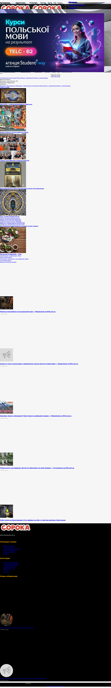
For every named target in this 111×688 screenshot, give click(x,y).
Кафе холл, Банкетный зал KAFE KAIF (12, 223)
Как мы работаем (8, 552)
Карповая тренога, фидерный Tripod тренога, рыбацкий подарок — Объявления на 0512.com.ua (35, 416)
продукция (35, 86)
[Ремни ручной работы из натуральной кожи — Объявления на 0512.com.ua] (6, 309)
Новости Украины (8, 546)
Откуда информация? (9, 550)
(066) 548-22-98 (55, 76)
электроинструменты (54, 86)
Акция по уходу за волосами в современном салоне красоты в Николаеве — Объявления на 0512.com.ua (39, 364)
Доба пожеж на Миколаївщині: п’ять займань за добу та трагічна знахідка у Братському (33, 520)
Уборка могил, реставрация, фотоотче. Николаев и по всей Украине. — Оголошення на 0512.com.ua (37, 468)
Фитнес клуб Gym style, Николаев (10, 219)
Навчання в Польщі (9, 547)
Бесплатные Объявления (10, 564)
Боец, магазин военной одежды (9, 216)
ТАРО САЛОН (4, 87)
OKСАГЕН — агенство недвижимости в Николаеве (16, 104)
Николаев (3, 86)
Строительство (27, 86)
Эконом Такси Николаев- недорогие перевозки (14, 160)
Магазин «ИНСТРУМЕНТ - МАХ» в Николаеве (14, 12)
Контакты (6, 572)
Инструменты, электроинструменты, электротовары (15, 11)
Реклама (5, 553)
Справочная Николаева (10, 565)
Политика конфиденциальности (55, 686)
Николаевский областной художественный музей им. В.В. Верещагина (22, 188)
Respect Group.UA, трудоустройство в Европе (14, 132)
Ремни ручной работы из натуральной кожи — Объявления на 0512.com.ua (27, 312)
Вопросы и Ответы (9, 568)
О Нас (5, 570)
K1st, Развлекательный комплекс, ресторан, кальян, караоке (19, 226)
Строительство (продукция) (8, 9)
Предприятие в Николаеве (14, 86)
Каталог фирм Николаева (10, 562)
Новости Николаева (9, 567)
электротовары (66, 86)
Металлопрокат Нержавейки (11, 549)
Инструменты (43, 86)
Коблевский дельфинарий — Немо (11, 254)
